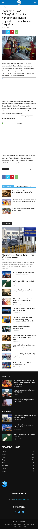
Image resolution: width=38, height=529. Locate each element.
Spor (24, 524)
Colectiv (17, 169)
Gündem (11, 7)
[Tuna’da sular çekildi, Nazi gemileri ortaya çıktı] (6, 283)
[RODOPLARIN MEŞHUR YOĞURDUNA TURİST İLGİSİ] (7, 393)
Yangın (30, 169)
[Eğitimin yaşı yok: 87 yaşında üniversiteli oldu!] (6, 329)
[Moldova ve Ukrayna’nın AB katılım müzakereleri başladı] (6, 365)
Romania (23, 169)
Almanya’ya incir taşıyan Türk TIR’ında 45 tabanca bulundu (18, 256)
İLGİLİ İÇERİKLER (8, 186)
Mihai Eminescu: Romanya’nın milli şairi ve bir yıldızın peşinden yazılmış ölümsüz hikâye (24, 200)
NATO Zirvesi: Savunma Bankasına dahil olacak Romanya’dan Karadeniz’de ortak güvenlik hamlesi (23, 319)
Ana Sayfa (4, 7)
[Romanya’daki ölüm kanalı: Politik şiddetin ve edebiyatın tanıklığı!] (6, 292)
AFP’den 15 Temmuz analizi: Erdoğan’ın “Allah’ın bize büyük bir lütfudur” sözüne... (24, 300)
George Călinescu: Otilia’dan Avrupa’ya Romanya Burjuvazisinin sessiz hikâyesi (22, 191)
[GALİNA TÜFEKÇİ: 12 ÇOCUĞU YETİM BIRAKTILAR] (7, 402)
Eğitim (14, 527)
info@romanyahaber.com (21, 499)
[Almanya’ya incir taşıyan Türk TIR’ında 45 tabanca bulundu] (19, 240)
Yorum (24, 527)
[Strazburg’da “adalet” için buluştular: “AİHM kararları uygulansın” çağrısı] (6, 347)
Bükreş (11, 169)
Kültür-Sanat (30, 524)
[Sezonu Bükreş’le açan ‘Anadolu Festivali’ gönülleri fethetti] (6, 211)
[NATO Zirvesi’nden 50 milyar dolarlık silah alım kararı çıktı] (6, 310)
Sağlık (19, 527)
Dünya (19, 524)
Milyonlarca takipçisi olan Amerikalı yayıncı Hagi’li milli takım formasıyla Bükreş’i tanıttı (25, 382)
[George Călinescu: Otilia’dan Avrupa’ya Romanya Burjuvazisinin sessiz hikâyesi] (6, 193)
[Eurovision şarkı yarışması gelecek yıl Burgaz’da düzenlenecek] (6, 274)
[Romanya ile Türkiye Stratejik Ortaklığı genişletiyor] (6, 356)
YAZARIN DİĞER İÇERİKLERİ (23, 186)
